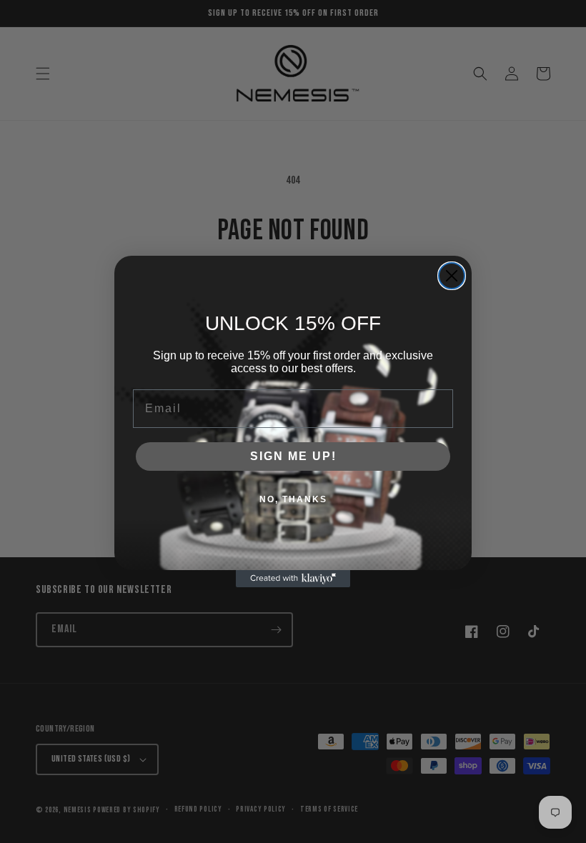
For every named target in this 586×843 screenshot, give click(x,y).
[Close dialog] (452, 276)
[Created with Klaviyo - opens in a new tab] (293, 578)
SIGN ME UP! (293, 456)
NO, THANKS (293, 499)
